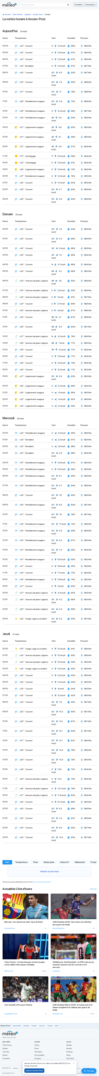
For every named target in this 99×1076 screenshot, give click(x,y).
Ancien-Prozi (38, 14)
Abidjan (5, 1048)
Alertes (4, 1055)
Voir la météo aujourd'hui (42, 882)
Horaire (34, 1026)
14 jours (50, 1026)
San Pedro (70, 1058)
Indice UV (64, 862)
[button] (67, 5)
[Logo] (9, 4)
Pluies (36, 1048)
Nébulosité (80, 862)
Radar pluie (49, 862)
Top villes (5, 1052)
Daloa (68, 1055)
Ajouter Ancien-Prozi (34, 1071)
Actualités (78, 5)
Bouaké (69, 1048)
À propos (37, 1058)
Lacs (79, 1068)
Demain (26, 1026)
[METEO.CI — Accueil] (10, 1033)
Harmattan (38, 1052)
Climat (36, 1045)
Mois (57, 1026)
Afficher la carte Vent (49, 871)
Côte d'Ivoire (17, 14)
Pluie (35, 862)
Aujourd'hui (17, 1026)
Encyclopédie (39, 1055)
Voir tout (93, 889)
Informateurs (90, 5)
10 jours (42, 1026)
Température (21, 862)
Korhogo (69, 1052)
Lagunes (27, 14)
